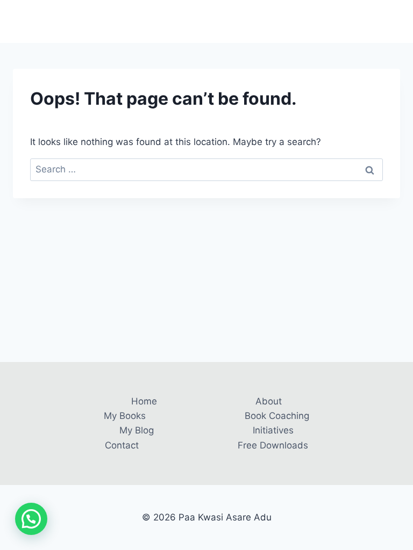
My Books (125, 415)
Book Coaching (277, 415)
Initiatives (273, 430)
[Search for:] (206, 169)
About (268, 401)
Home (144, 401)
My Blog (136, 430)
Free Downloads (273, 445)
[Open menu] (390, 21)
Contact (122, 445)
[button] (31, 519)
